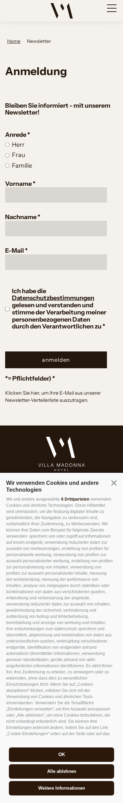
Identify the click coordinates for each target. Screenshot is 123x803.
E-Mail (15, 250)
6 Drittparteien (75, 499)
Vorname (19, 184)
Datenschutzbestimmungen (53, 298)
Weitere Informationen (61, 788)
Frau (18, 155)
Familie (22, 165)
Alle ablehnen (61, 771)
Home (13, 41)
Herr (18, 144)
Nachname (21, 217)
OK (61, 754)
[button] (114, 483)
